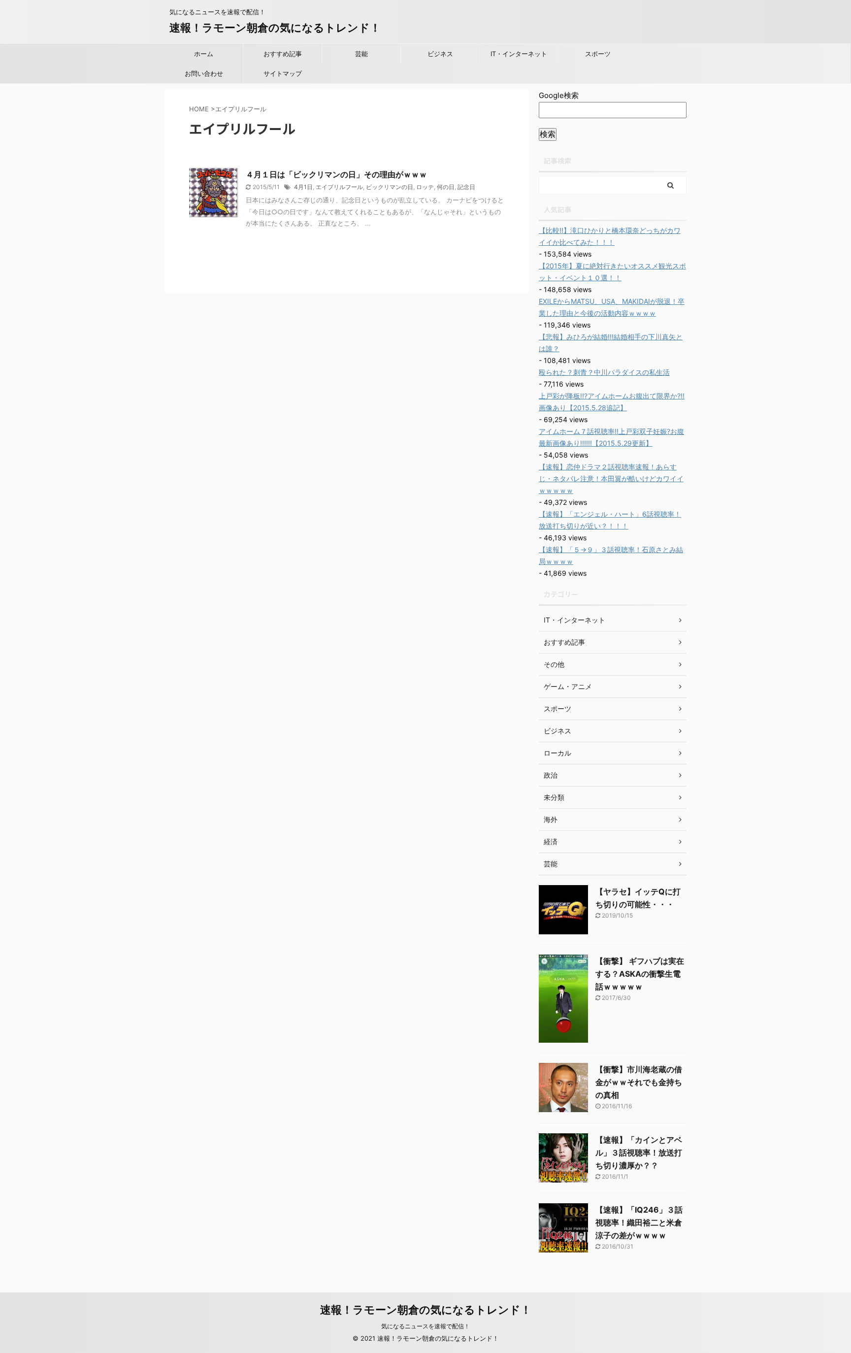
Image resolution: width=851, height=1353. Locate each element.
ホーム (203, 54)
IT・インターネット (519, 54)
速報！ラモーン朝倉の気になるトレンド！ (275, 27)
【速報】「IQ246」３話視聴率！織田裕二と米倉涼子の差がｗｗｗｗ (639, 1222)
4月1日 (303, 187)
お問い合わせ (204, 73)
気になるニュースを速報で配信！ (425, 1326)
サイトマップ (282, 73)
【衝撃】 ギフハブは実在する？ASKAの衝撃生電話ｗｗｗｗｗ (639, 973)
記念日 (466, 187)
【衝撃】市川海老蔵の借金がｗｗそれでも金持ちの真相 (638, 1082)
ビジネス (440, 54)
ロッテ (425, 187)
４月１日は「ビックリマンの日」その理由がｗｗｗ (336, 174)
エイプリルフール (339, 187)
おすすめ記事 (282, 54)
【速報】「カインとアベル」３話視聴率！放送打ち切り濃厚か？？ (638, 1152)
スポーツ (598, 54)
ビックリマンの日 (389, 187)
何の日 (446, 187)
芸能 (361, 54)
